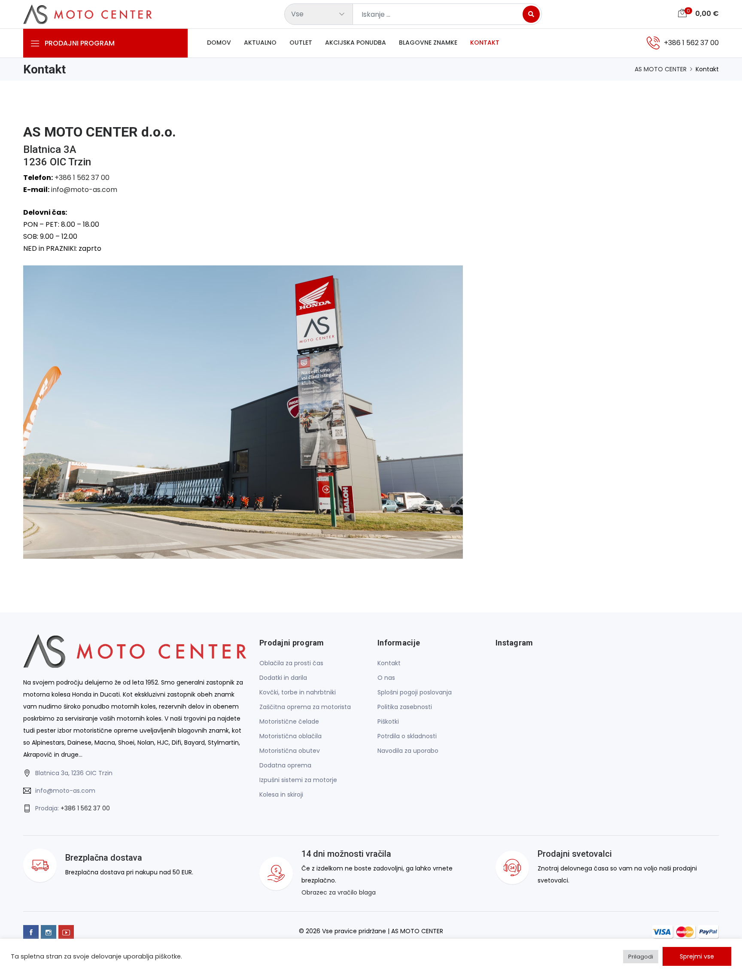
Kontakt (484, 42)
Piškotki (388, 721)
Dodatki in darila (283, 677)
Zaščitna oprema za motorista (305, 707)
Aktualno (260, 42)
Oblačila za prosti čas (291, 663)
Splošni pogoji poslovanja (414, 692)
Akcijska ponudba (355, 42)
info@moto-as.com (84, 190)
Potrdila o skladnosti (407, 736)
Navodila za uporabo (407, 750)
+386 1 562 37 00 (82, 178)
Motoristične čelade (289, 721)
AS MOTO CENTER (661, 69)
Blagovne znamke (428, 42)
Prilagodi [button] (640, 957)
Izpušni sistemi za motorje (298, 780)
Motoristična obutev (289, 750)
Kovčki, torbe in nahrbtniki (297, 692)
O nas (386, 677)
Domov (219, 42)
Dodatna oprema (285, 765)
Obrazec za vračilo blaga (338, 892)
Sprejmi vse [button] (697, 956)
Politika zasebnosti (404, 707)
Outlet (300, 42)
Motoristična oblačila (290, 736)
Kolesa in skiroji (281, 794)
